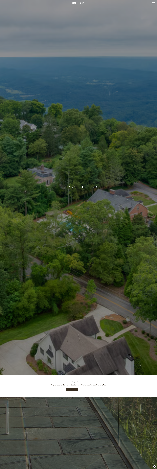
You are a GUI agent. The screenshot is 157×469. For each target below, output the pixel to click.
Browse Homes (85, 389)
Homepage (71, 389)
